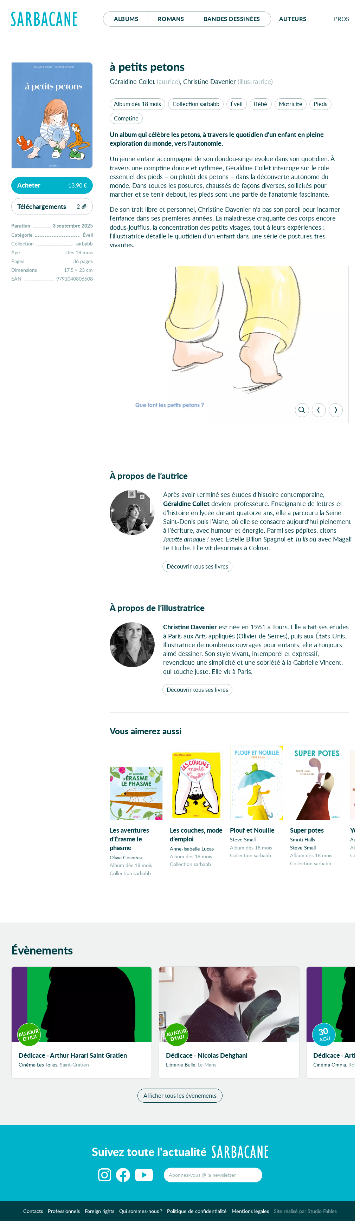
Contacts (33, 1211)
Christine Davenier (209, 81)
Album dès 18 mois (137, 104)
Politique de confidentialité (197, 1211)
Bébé (260, 104)
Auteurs (293, 19)
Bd (232, 19)
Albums (126, 19)
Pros (341, 19)
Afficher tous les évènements (180, 1095)
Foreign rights (99, 1211)
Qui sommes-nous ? (140, 1211)
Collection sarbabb (196, 104)
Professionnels (64, 1211)
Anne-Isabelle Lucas (192, 848)
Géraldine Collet (132, 81)
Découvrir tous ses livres (197, 566)
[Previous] (319, 410)
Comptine (126, 118)
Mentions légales (250, 1211)
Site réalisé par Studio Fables (305, 1211)
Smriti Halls (302, 839)
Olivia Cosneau (126, 857)
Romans (171, 19)
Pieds (320, 104)
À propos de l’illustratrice (157, 608)
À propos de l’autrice (149, 476)
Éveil (237, 104)
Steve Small (243, 839)
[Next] (336, 410)
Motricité (290, 104)
